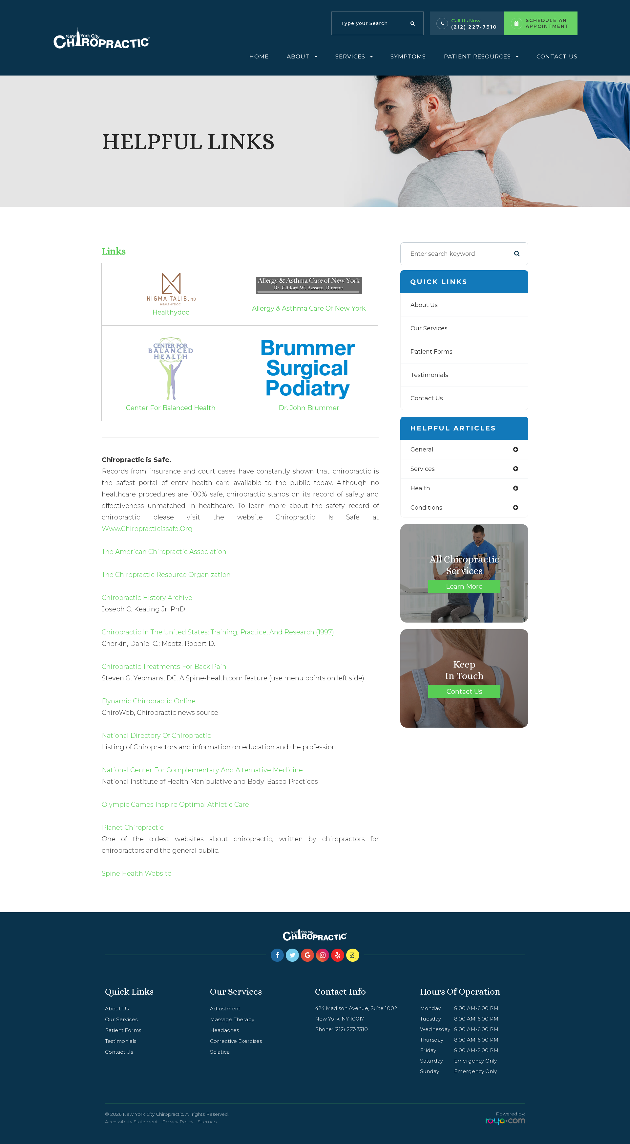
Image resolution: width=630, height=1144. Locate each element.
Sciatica (220, 1052)
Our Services (429, 328)
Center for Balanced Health (171, 408)
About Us (424, 305)
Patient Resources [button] (477, 56)
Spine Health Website (137, 873)
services (422, 469)
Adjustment (225, 1008)
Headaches (224, 1030)
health (420, 488)
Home (259, 56)
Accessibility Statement (131, 1122)
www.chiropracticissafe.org (147, 529)
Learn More (464, 586)
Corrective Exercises (236, 1041)
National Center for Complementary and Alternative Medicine (202, 770)
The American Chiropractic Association (164, 552)
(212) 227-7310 (474, 27)
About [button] (298, 56)
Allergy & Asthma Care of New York (309, 308)
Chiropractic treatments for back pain (164, 667)
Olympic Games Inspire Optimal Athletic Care (175, 804)
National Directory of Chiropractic (156, 735)
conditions (426, 507)
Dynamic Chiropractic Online (149, 701)
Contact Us (557, 56)
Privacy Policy (177, 1122)
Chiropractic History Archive (147, 598)
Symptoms (408, 56)
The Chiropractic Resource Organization (166, 575)
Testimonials (429, 375)
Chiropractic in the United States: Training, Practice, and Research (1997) (218, 632)
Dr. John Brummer (309, 408)
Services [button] (350, 56)
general (421, 449)
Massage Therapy (232, 1019)
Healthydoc (170, 312)
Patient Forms (431, 351)
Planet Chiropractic (133, 827)
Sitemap (207, 1122)
